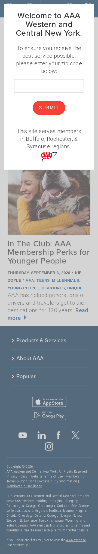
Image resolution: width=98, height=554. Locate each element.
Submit (49, 107)
